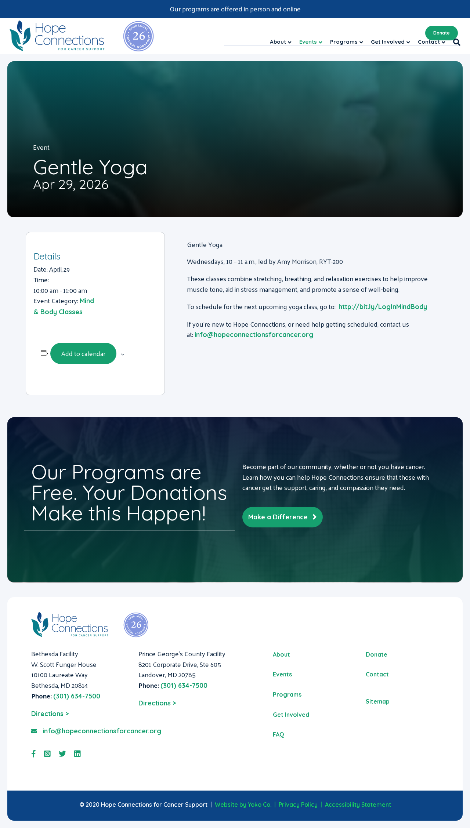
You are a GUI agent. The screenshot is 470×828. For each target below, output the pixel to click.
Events (282, 674)
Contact (377, 674)
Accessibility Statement (358, 804)
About (281, 654)
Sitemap (378, 701)
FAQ (278, 734)
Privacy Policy (298, 804)
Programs (287, 694)
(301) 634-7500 (76, 696)
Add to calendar (83, 353)
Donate (441, 33)
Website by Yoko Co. (243, 804)
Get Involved (291, 714)
